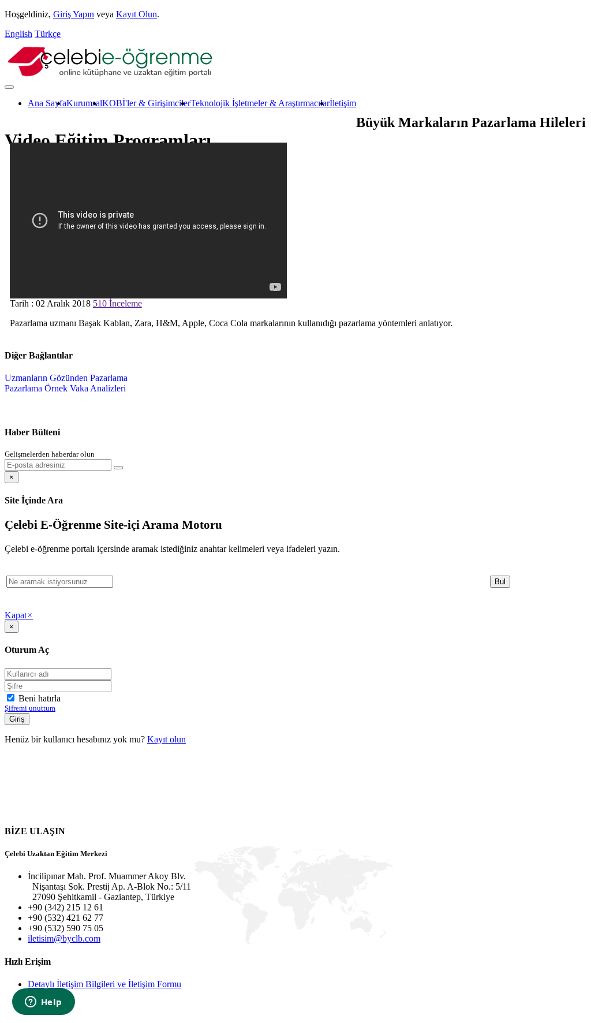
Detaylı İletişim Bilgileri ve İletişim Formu (104, 984)
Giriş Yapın (73, 14)
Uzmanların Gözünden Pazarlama (66, 378)
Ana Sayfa (47, 103)
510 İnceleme (117, 303)
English (18, 34)
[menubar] (180, 103)
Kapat (19, 615)
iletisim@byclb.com (64, 938)
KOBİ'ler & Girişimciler (146, 103)
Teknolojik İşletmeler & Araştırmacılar (260, 103)
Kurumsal (84, 103)
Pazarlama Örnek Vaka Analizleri (65, 388)
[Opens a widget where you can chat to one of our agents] (43, 1002)
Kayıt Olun (136, 14)
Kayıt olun (166, 739)
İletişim (343, 103)
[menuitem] (47, 103)
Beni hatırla (38, 698)
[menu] (66, 383)
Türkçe (48, 34)
